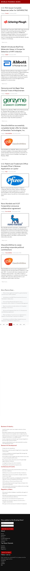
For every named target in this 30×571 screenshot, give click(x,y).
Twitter (2, 562)
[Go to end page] (28, 323)
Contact (3, 541)
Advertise (3, 535)
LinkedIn (3, 563)
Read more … (5, 42)
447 (4, 324)
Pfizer (6, 171)
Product (7, 13)
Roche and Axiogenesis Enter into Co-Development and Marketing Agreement (14, 311)
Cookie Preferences (5, 538)
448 (7, 324)
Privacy (2, 536)
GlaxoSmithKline (8, 133)
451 (17, 324)
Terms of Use (4, 539)
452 (20, 324)
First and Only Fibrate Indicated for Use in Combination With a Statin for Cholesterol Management (15, 302)
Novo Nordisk (8, 211)
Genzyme (7, 93)
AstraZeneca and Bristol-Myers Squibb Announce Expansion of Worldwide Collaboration (14, 320)
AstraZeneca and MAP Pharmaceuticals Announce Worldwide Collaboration (14, 298)
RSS (2, 565)
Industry (3, 545)
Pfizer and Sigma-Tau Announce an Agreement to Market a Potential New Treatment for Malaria (14, 315)
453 (24, 324)
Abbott (6, 54)
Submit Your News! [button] (6, 552)
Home (2, 533)
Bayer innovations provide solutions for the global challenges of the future (14, 306)
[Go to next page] (26, 323)
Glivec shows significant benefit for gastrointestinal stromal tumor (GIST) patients (14, 293)
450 (14, 324)
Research (3, 547)
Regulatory (3, 549)
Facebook (3, 560)
